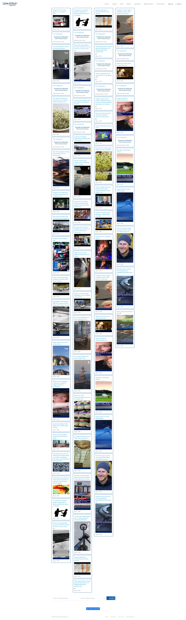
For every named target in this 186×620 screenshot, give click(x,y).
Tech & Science (160, 4)
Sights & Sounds (148, 4)
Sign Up (170, 4)
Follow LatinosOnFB (93, 609)
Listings (114, 4)
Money (128, 4)
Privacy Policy (113, 616)
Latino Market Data (130, 616)
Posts (121, 4)
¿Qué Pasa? (137, 4)
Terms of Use (121, 616)
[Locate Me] (104, 598)
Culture (106, 4)
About (106, 616)
